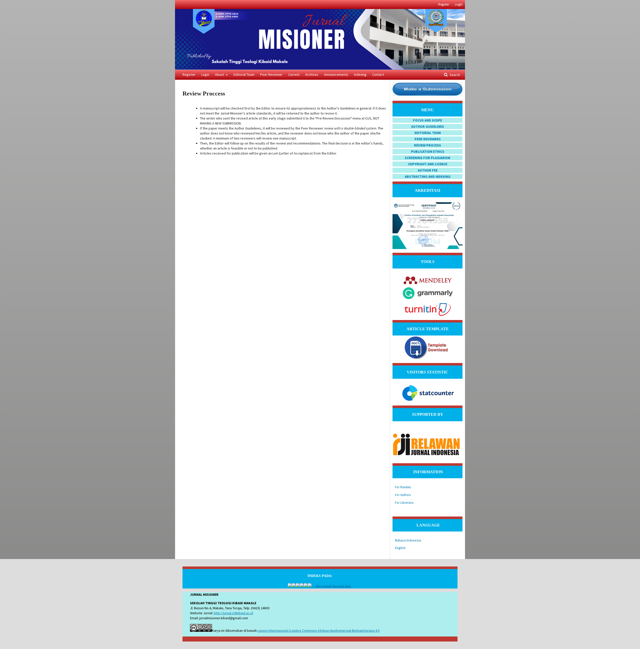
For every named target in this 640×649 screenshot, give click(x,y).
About (220, 74)
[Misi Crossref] (298, 586)
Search (454, 74)
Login (205, 74)
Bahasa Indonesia (408, 540)
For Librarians (404, 502)
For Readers (403, 487)
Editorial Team (244, 74)
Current (294, 74)
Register (189, 74)
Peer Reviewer (271, 74)
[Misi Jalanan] (294, 586)
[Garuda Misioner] (306, 586)
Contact (378, 74)
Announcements (336, 74)
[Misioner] (290, 586)
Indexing (360, 74)
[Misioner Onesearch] (302, 586)
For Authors (403, 495)
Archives (311, 74)
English (400, 548)
